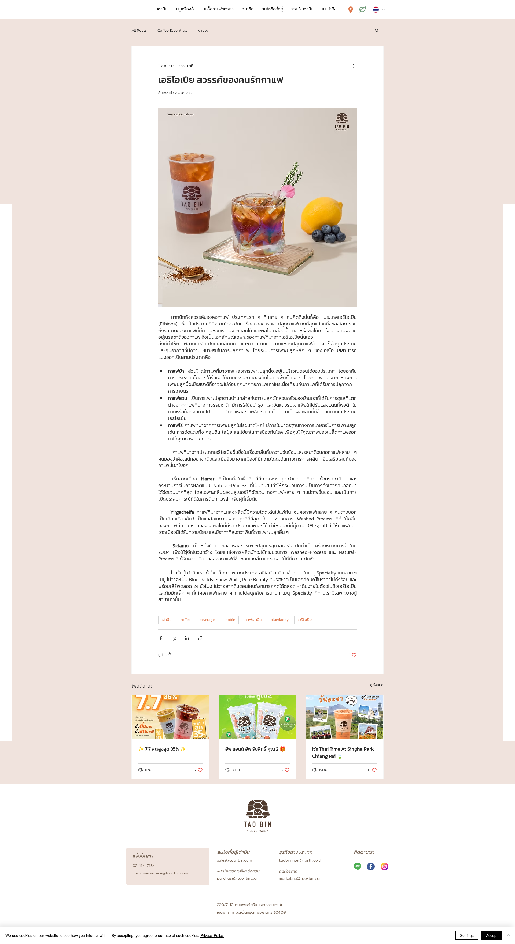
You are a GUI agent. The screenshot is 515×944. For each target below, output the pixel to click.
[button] (376, 30)
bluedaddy (280, 620)
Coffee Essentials (172, 30)
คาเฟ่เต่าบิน (253, 620)
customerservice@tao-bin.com (160, 873)
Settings (467, 935)
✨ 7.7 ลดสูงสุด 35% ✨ (162, 749)
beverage (207, 620)
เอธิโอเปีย (305, 620)
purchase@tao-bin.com (238, 878)
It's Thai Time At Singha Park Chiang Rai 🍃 (343, 752)
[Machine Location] (350, 10)
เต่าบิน (166, 620)
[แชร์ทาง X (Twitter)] (173, 638)
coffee (185, 620)
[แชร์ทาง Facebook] (160, 638)
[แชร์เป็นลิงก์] (200, 638)
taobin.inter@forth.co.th (300, 860)
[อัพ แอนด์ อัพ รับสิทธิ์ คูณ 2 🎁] (257, 717)
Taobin (229, 620)
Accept (492, 935)
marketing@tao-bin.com (300, 878)
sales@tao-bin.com (234, 860)
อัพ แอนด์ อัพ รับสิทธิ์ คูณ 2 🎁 (255, 749)
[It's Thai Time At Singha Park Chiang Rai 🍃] (344, 717)
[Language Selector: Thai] (378, 10)
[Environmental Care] (362, 10)
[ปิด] (508, 935)
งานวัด (203, 30)
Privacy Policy (212, 935)
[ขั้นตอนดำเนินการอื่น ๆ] (353, 66)
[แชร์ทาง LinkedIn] (187, 638)
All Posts (139, 30)
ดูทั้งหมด (377, 685)
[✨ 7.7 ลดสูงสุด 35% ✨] (170, 717)
